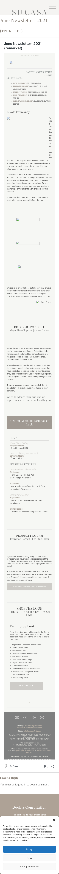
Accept (29, 849)
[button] (54, 820)
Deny (30, 858)
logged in (20, 784)
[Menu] (52, 7)
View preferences (29, 866)
